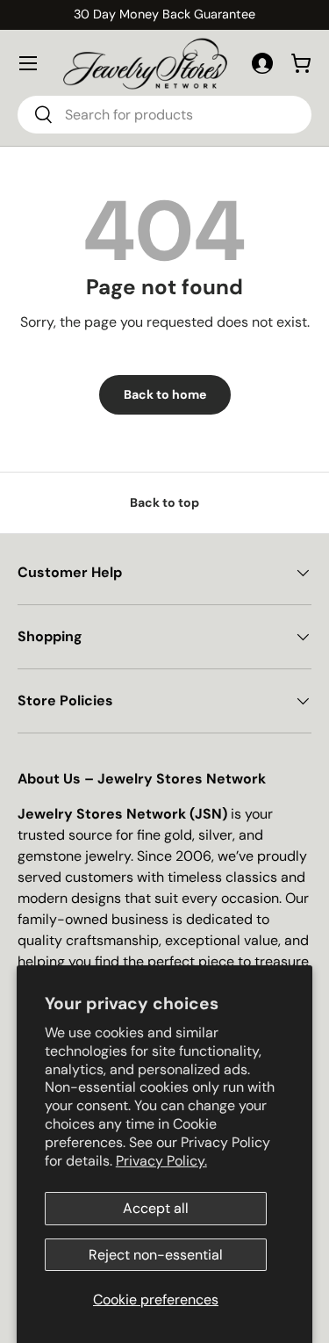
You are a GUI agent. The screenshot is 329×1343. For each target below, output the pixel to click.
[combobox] (164, 115)
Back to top (164, 502)
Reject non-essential (156, 1255)
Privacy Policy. (161, 1161)
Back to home (165, 394)
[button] (301, 63)
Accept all (156, 1208)
